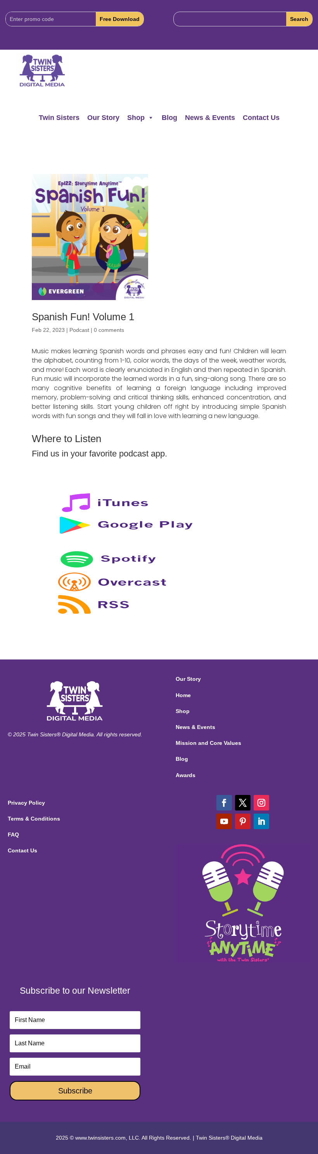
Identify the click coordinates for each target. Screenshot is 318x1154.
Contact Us (261, 117)
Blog (169, 117)
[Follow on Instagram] (261, 802)
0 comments (109, 330)
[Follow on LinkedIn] (261, 821)
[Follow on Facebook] (224, 802)
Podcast (79, 330)
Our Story (103, 117)
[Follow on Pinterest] (243, 821)
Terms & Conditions (34, 819)
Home (183, 695)
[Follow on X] (243, 802)
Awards (185, 775)
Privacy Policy (26, 803)
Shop (136, 117)
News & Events (210, 117)
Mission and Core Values (208, 743)
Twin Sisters (59, 117)
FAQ (13, 834)
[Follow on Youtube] (224, 821)
